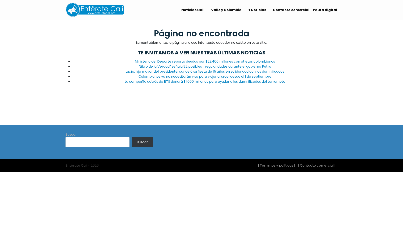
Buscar (71, 134)
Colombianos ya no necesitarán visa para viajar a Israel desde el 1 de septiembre (205, 76)
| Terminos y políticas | (276, 165)
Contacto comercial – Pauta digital (305, 10)
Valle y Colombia (226, 10)
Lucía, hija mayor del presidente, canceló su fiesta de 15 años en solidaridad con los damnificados (205, 71)
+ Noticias (257, 10)
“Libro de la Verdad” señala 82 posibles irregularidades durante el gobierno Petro (205, 66)
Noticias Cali (192, 10)
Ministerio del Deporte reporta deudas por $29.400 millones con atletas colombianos (205, 61)
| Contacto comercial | (316, 165)
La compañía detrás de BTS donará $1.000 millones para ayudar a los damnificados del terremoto (205, 81)
